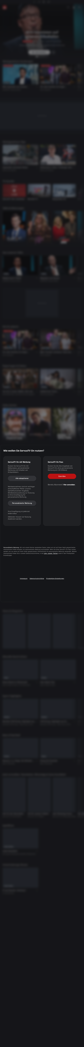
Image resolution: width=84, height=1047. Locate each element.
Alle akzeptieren (22, 478)
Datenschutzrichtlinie (37, 578)
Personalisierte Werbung (22, 503)
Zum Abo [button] (62, 476)
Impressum (23, 578)
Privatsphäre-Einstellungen (55, 578)
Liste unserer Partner (51, 553)
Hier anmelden (69, 485)
